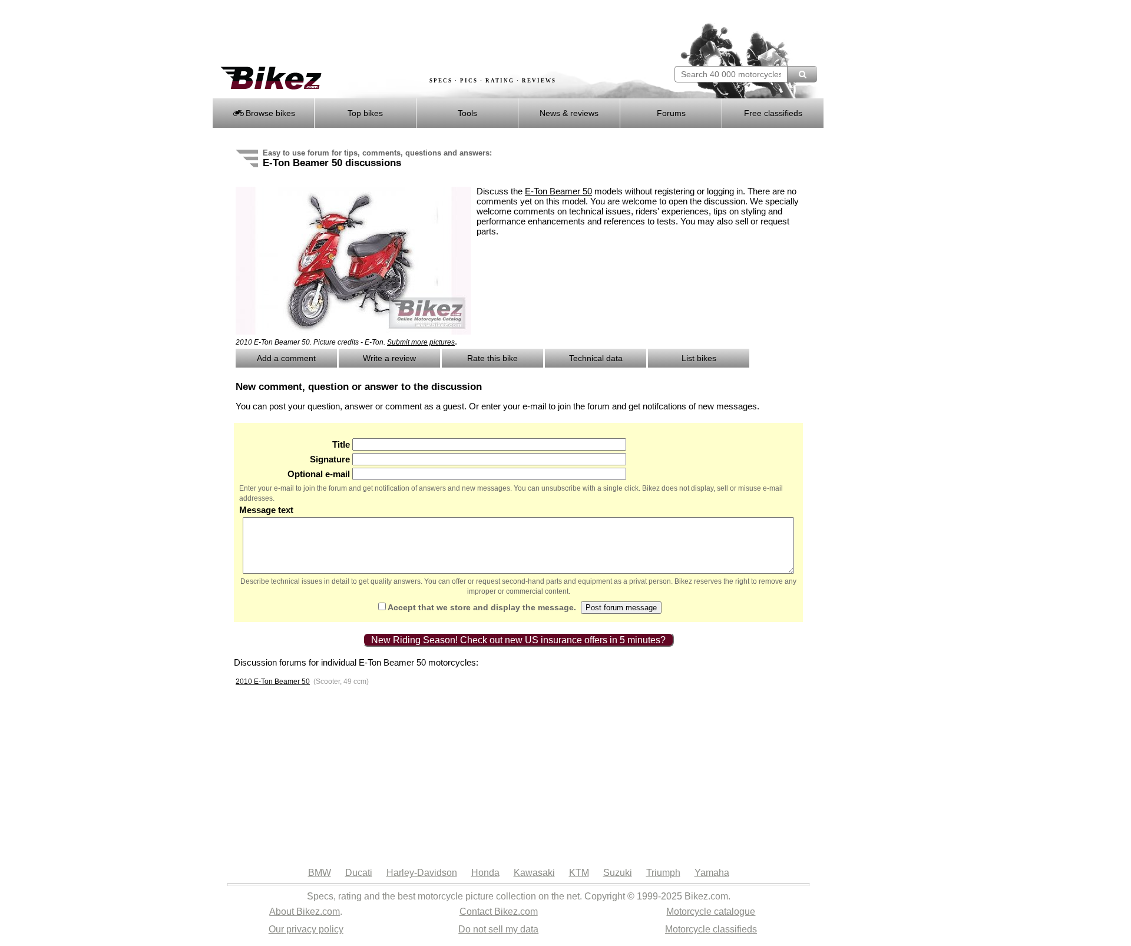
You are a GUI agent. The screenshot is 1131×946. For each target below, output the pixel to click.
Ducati (358, 873)
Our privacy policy (306, 929)
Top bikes (365, 113)
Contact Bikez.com (498, 912)
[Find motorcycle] (802, 74)
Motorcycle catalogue (710, 912)
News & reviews (569, 113)
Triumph (663, 873)
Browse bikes (269, 113)
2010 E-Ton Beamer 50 (273, 681)
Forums (671, 113)
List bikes (699, 358)
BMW (319, 873)
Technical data (596, 358)
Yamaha (712, 873)
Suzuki (617, 873)
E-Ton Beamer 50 (558, 191)
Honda (485, 873)
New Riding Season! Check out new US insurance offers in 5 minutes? (518, 640)
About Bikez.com (304, 912)
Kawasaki (534, 873)
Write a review (389, 358)
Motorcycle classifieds (711, 929)
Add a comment (286, 358)
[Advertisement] (426, 33)
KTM (579, 873)
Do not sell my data (498, 929)
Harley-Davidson (421, 873)
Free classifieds (773, 113)
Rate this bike (492, 358)
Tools (467, 113)
